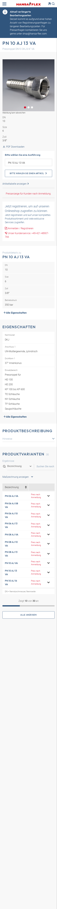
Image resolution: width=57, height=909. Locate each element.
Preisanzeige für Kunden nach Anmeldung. (28, 193)
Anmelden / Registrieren (20, 228)
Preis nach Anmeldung (36, 496)
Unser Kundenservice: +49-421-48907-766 (27, 235)
